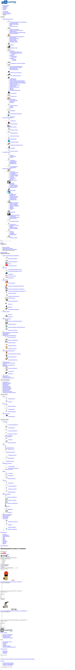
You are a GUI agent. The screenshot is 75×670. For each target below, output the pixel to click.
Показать (6, 565)
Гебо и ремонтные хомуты (15, 75)
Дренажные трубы (13, 83)
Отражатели (12, 211)
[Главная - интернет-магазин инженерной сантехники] (9, 3)
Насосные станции (14, 129)
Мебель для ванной (14, 202)
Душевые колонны (13, 197)
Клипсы (11, 106)
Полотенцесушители (14, 221)
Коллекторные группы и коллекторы (17, 63)
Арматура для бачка (14, 186)
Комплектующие (13, 163)
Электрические (13, 156)
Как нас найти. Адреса (7, 641)
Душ (11, 193)
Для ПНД (12, 55)
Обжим (13, 53)
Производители (3, 532)
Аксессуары (12, 224)
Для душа (12, 176)
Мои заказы (5, 650)
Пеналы (11, 206)
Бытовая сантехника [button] (7, 168)
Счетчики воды (13, 96)
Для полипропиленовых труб (16, 51)
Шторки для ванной (14, 228)
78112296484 (5, 11)
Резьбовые (12, 58)
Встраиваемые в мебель (14, 217)
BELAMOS (5, 541)
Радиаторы (12, 160)
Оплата (4, 9)
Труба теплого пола (14, 26)
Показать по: (3, 568)
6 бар (3, 563)
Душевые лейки (13, 194)
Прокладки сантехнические (15, 72)
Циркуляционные (13, 123)
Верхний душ (12, 195)
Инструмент (12, 99)
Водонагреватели (14, 166)
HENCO (4, 543)
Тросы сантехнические (14, 87)
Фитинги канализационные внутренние (18, 82)
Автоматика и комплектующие (16, 145)
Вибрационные (13, 138)
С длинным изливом (14, 174)
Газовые (11, 157)
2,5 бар (3, 561)
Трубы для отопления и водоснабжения (18, 22)
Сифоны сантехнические (15, 84)
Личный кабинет (3, 648)
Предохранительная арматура (16, 66)
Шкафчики (12, 207)
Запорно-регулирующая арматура (17, 36)
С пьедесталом (13, 216)
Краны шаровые (13, 37)
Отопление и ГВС (6, 636)
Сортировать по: (3, 567)
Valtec (4, 538)
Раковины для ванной (14, 215)
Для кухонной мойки (14, 172)
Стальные (12, 232)
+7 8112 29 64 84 (6, 12)
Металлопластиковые (14, 24)
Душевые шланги (13, 199)
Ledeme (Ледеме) (6, 536)
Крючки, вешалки (13, 227)
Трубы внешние (13, 79)
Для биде (11, 178)
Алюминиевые (13, 162)
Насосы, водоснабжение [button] (8, 117)
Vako (4, 537)
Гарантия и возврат (7, 645)
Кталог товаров (6, 5)
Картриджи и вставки (14, 135)
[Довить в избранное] (0, 593)
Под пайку (14, 57)
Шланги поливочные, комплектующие (17, 32)
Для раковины (13, 173)
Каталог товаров (3, 252)
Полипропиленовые (14, 23)
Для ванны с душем (14, 175)
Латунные (14, 59)
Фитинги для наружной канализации (17, 80)
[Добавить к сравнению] (2, 593)
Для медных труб (13, 56)
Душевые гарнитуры (14, 196)
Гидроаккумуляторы (14, 141)
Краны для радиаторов (14, 38)
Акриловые (12, 233)
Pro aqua (4, 542)
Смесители (12, 171)
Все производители (4, 545)
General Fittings (6, 535)
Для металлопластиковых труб (16, 52)
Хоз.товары (12, 116)
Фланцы (12, 44)
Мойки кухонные (13, 237)
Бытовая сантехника (7, 635)
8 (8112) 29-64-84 (8, 662)
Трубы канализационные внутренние (17, 81)
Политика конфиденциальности (9, 646)
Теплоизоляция (13, 93)
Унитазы (12, 183)
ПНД (11, 25)
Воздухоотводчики (13, 68)
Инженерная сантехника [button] (8, 18)
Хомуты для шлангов (14, 33)
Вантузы (11, 88)
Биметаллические (13, 161)
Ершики (11, 226)
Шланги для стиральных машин (16, 30)
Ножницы (12, 102)
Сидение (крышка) (13, 185)
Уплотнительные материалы (16, 113)
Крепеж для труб (13, 105)
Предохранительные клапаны (16, 67)
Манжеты (12, 89)
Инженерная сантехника (8, 637)
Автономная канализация (15, 90)
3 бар (3, 562)
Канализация (13, 78)
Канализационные (14, 132)
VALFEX (5, 534)
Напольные (12, 184)
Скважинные (13, 120)
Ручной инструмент (14, 100)
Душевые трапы (13, 85)
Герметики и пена (13, 47)
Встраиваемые (13, 177)
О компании (5, 6)
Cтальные (14, 60)
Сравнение (5, 651)
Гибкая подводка (13, 31)
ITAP (4, 539)
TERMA (4, 540)
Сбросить (2, 565)
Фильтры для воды (14, 151)
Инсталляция (13, 190)
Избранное (5, 652)
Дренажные (12, 148)
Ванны (11, 231)
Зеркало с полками (13, 204)
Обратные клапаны (14, 41)
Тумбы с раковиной (14, 203)
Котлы (11, 155)
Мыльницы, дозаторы (14, 225)
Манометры (12, 110)
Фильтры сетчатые (13, 40)
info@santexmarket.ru (7, 13)
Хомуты (11, 107)
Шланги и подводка (14, 29)
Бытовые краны (13, 39)
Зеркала (11, 208)
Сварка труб (12, 101)
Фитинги (12, 50)
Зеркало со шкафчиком (14, 205)
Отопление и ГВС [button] (6, 152)
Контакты (5, 7)
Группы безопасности (14, 69)
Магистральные (13, 126)
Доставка (5, 8)
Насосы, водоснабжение (8, 634)
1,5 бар (3, 559)
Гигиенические (13, 198)
